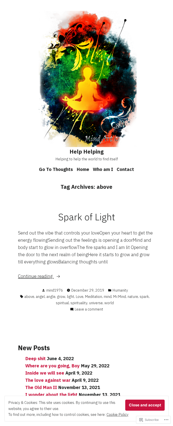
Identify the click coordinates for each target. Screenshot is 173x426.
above (29, 296)
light (70, 296)
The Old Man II (41, 387)
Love (79, 296)
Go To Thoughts (56, 169)
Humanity (120, 290)
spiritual (62, 302)
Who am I (103, 169)
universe (96, 302)
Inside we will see (44, 373)
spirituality (79, 302)
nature (132, 296)
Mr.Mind (119, 296)
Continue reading (36, 276)
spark (144, 296)
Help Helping (87, 151)
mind (108, 296)
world (109, 302)
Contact (125, 169)
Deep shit (35, 358)
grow (61, 296)
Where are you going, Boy (52, 366)
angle (50, 296)
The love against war (48, 380)
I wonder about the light (51, 394)
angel (40, 296)
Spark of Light (86, 217)
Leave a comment (89, 309)
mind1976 (54, 290)
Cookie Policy (117, 414)
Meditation (93, 296)
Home (83, 169)
